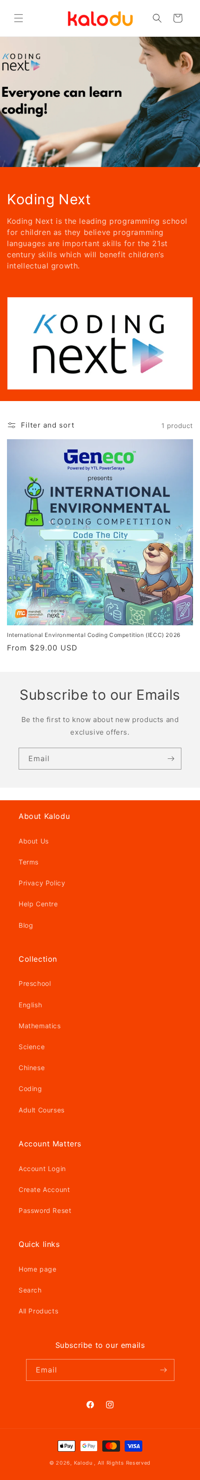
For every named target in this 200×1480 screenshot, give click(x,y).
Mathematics (40, 1026)
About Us (34, 841)
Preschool (35, 983)
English (30, 1005)
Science (32, 1047)
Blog (26, 925)
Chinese (32, 1067)
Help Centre (38, 904)
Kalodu (83, 1463)
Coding (30, 1088)
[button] (18, 18)
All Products (38, 1311)
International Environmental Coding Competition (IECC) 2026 (93, 634)
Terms (29, 862)
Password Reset (45, 1210)
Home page (37, 1269)
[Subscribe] (170, 759)
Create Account (44, 1189)
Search (30, 1290)
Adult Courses (42, 1110)
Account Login (42, 1168)
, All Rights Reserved (122, 1463)
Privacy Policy (42, 883)
